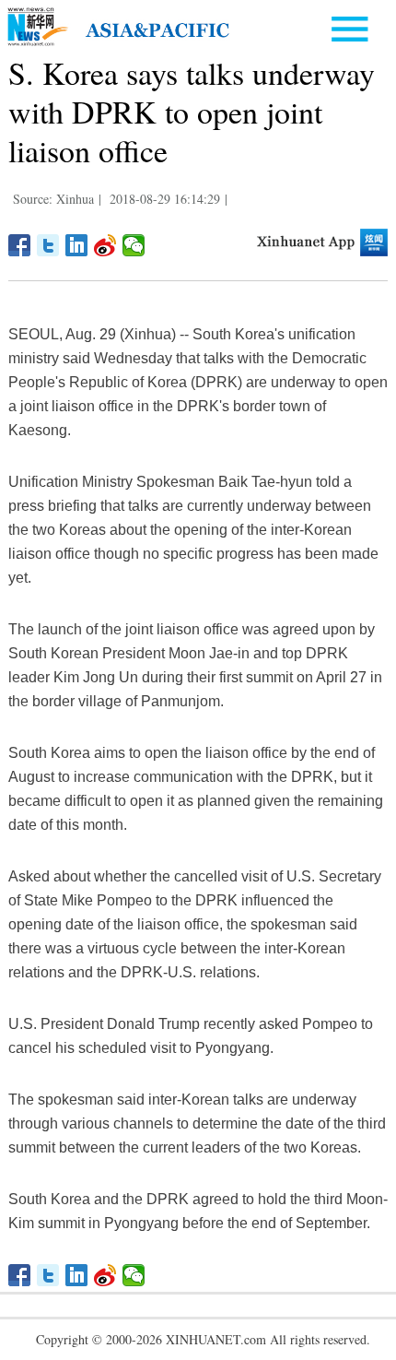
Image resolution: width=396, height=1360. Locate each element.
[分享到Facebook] (19, 245)
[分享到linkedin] (76, 245)
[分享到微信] (134, 245)
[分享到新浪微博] (105, 245)
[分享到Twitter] (48, 245)
